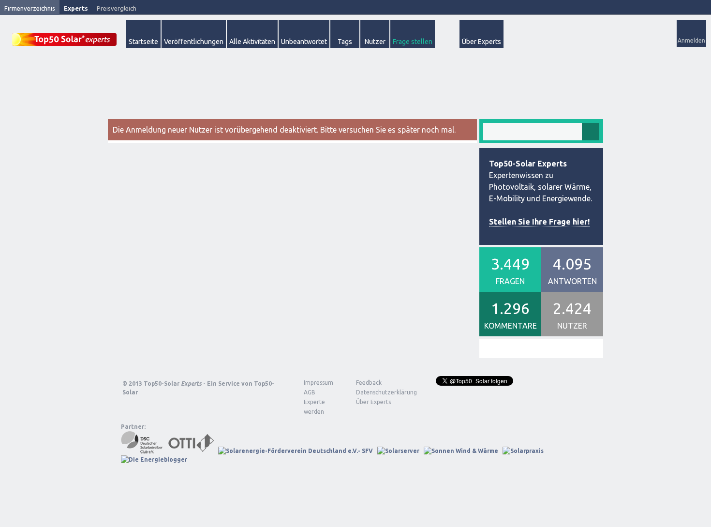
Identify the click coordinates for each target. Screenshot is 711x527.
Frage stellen (412, 41)
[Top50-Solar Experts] (64, 34)
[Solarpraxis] (523, 451)
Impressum (318, 382)
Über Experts (481, 41)
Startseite (143, 41)
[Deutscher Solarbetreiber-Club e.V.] (142, 451)
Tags (345, 41)
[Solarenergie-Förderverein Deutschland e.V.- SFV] (295, 451)
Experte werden (314, 407)
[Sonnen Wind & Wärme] (461, 451)
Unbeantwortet (304, 41)
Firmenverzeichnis (29, 8)
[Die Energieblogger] (154, 459)
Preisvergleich (116, 8)
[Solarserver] (398, 451)
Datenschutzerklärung (379, 392)
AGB (309, 392)
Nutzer (375, 41)
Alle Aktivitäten (252, 41)
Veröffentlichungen (193, 41)
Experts (76, 8)
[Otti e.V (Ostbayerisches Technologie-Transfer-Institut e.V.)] (191, 451)
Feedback (369, 382)
